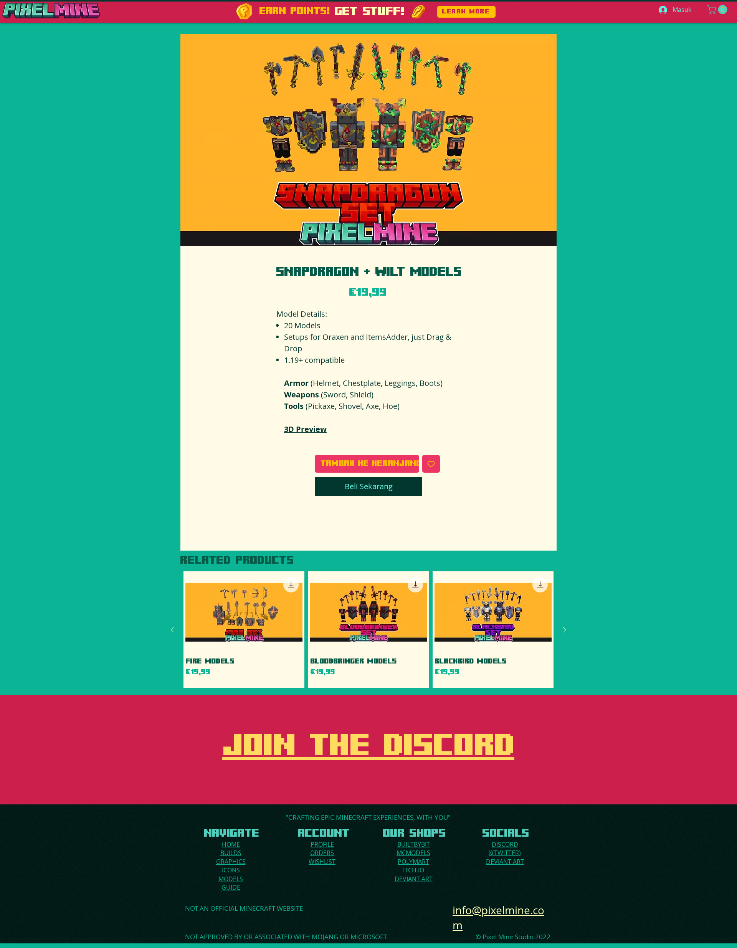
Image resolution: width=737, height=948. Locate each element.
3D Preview (305, 429)
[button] (718, 9)
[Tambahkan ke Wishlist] (431, 464)
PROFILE (322, 844)
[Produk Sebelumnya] (172, 629)
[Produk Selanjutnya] (564, 629)
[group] (368, 629)
